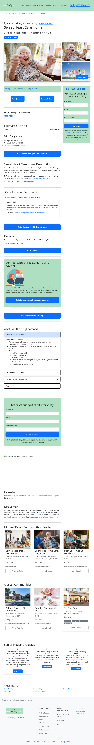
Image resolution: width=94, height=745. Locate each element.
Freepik (78, 711)
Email (8, 418)
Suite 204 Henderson (11, 689)
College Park (67, 689)
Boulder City (37, 689)
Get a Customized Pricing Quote (32, 227)
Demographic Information (15, 372)
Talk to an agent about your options (32, 300)
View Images (81, 77)
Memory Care (49, 5)
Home (8, 13)
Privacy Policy (43, 439)
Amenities (21, 89)
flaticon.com (80, 713)
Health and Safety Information (16, 379)
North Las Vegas (39, 691)
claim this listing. (52, 517)
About (14, 89)
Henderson (23, 13)
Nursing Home (44, 726)
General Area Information (15, 335)
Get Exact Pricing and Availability (32, 153)
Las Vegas (7, 691)
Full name (9, 410)
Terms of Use (34, 439)
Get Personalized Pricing (32, 315)
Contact (27, 742)
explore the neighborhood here (39, 178)
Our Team (60, 721)
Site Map (36, 742)
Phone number (11, 426)
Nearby (8, 386)
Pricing (7, 89)
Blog (65, 5)
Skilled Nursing (44, 730)
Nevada (14, 13)
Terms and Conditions (49, 742)
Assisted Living (37, 5)
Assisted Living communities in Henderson (29, 213)
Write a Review (32, 250)
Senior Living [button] (25, 5)
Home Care (59, 5)
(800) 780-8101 (32, 89)
